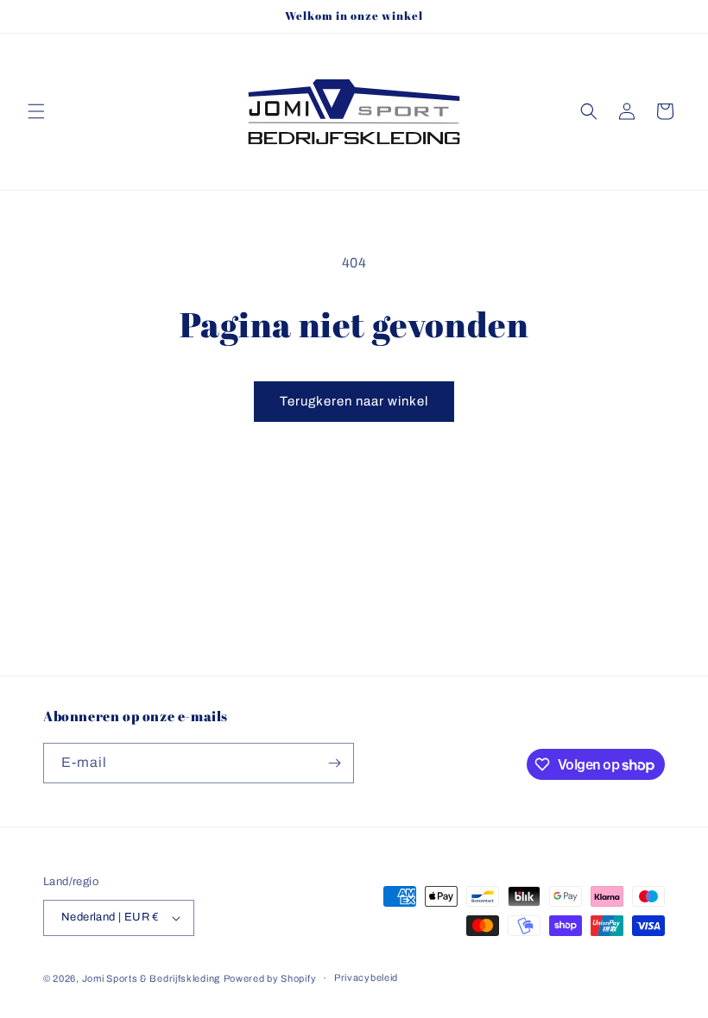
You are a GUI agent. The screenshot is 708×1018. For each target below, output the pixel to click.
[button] (36, 111)
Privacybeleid (366, 977)
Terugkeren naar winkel (354, 401)
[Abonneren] (334, 763)
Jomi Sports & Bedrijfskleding (151, 978)
